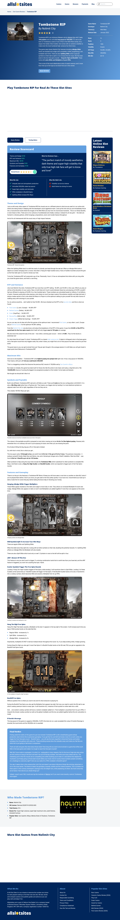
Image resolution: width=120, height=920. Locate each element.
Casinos (58, 4)
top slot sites (68, 302)
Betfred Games (14, 310)
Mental (48, 774)
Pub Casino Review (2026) (99, 911)
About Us (62, 892)
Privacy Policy (64, 903)
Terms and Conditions (66, 900)
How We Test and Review (67, 908)
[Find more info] (53, 33)
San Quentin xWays (66, 364)
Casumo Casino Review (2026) (100, 895)
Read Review (44, 71)
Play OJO (94, 898)
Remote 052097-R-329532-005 (26, 805)
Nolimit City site (18, 328)
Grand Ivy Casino (96, 903)
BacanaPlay (13, 316)
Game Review (15, 140)
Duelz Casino (95, 900)
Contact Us (63, 895)
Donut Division (98, 186)
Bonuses (75, 4)
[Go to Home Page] (19, 4)
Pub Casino (13, 308)
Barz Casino (95, 892)
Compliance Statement (67, 905)
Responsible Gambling (67, 898)
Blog (93, 4)
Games (67, 4)
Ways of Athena (99, 165)
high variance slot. (53, 339)
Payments (85, 4)
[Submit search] (98, 4)
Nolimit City (71, 37)
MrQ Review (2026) (97, 908)
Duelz (11, 313)
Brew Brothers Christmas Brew (102, 207)
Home (9, 12)
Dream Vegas (13, 319)
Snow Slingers (98, 229)
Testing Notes (33, 140)
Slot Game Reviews (19, 12)
